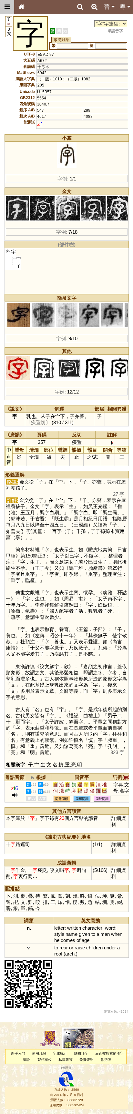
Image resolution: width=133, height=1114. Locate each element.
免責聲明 (86, 1059)
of (78, 940)
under (110, 947)
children (94, 947)
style (59, 934)
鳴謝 (26, 1059)
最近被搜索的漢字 (109, 1053)
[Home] (21, 7)
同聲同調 (102, 799)
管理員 (66, 1068)
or (71, 947)
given (84, 934)
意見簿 (105, 1059)
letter (59, 928)
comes (68, 940)
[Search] (80, 7)
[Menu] (7, 7)
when (116, 934)
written (74, 928)
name (71, 934)
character (92, 928)
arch (70, 953)
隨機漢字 (81, 1053)
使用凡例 (39, 1053)
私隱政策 (65, 1059)
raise (80, 947)
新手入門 (18, 1053)
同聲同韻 (61, 799)
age (85, 940)
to (93, 934)
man (105, 934)
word (110, 928)
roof (58, 953)
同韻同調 (82, 799)
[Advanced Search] (94, 7)
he (56, 940)
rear (63, 947)
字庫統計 (60, 1053)
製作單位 (44, 1059)
